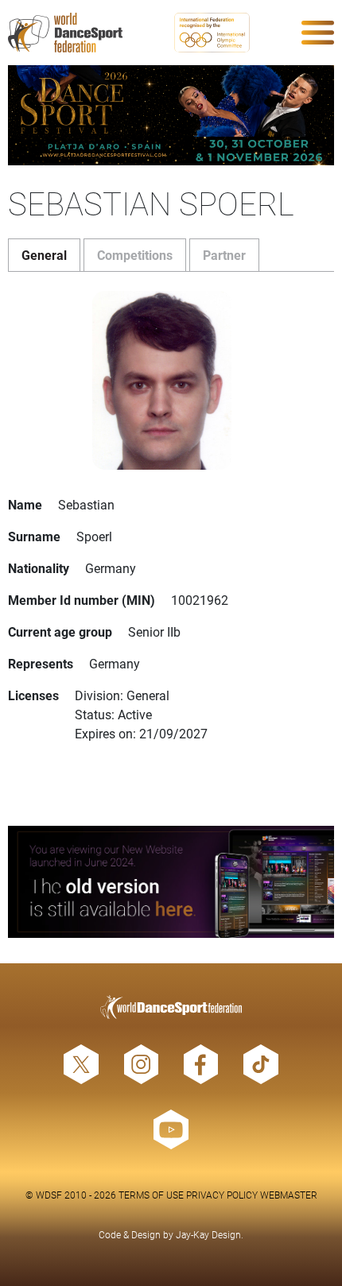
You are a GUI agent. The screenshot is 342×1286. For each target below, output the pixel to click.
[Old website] (171, 882)
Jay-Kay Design (208, 1234)
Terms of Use (151, 1194)
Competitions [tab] (135, 254)
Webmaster (288, 1194)
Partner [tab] (224, 254)
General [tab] (44, 254)
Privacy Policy (222, 1194)
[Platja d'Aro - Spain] (171, 115)
